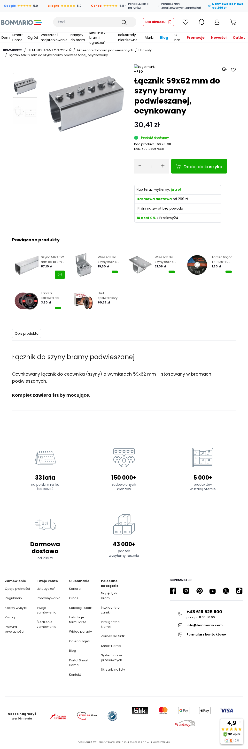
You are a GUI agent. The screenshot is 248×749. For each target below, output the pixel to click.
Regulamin (13, 598)
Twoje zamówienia (46, 610)
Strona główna (12, 50)
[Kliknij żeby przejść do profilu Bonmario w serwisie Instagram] (186, 591)
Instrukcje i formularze (77, 619)
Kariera (75, 588)
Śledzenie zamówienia (46, 624)
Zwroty (10, 617)
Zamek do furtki (113, 636)
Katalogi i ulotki (81, 607)
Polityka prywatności (14, 629)
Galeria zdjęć (79, 641)
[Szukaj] (124, 22)
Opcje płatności (17, 588)
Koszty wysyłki (16, 607)
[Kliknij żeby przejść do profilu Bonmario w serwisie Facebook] (173, 591)
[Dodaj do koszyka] (115, 272)
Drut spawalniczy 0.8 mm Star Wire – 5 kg (107, 295)
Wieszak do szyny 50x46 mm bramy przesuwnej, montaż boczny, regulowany (107, 259)
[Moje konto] (217, 22)
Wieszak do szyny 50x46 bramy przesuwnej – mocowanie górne (165, 259)
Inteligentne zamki (110, 610)
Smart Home (111, 645)
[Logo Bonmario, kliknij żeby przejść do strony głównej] (21, 22)
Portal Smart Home (78, 662)
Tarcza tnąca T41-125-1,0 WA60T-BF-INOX (222, 259)
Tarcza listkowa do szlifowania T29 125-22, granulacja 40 (52, 295)
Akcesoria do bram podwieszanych (105, 50)
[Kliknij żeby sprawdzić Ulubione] (185, 22)
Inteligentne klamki (110, 624)
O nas (73, 598)
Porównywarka (49, 598)
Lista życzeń (46, 588)
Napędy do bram (109, 595)
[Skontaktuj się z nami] (60, 275)
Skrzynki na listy (113, 669)
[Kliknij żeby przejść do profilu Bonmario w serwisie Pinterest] (199, 591)
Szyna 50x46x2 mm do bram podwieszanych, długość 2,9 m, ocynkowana (54, 259)
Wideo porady (80, 631)
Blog (72, 650)
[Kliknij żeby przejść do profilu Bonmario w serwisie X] (226, 591)
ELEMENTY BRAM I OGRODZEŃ (49, 50)
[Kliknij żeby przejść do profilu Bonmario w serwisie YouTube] (212, 591)
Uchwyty (145, 50)
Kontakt (75, 674)
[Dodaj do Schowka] (233, 70)
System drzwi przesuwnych (111, 657)
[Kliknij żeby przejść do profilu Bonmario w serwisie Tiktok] (239, 591)
